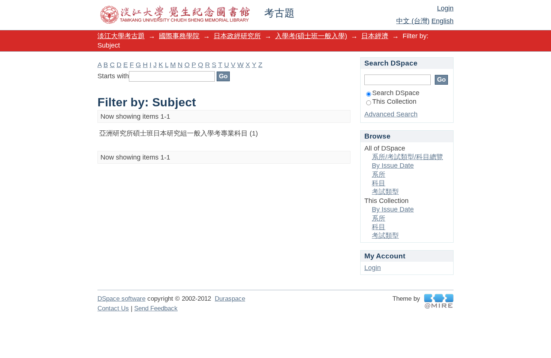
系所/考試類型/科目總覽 (407, 157)
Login (445, 8)
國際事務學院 (179, 36)
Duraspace (230, 298)
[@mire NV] (439, 301)
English (442, 21)
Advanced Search (391, 114)
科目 (378, 183)
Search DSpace (395, 93)
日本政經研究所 (237, 36)
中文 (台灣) (413, 21)
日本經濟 (374, 36)
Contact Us (113, 308)
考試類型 (385, 191)
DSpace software (121, 298)
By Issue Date (393, 165)
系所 (378, 174)
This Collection (394, 101)
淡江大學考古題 (121, 36)
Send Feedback (156, 308)
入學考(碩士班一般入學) (311, 36)
